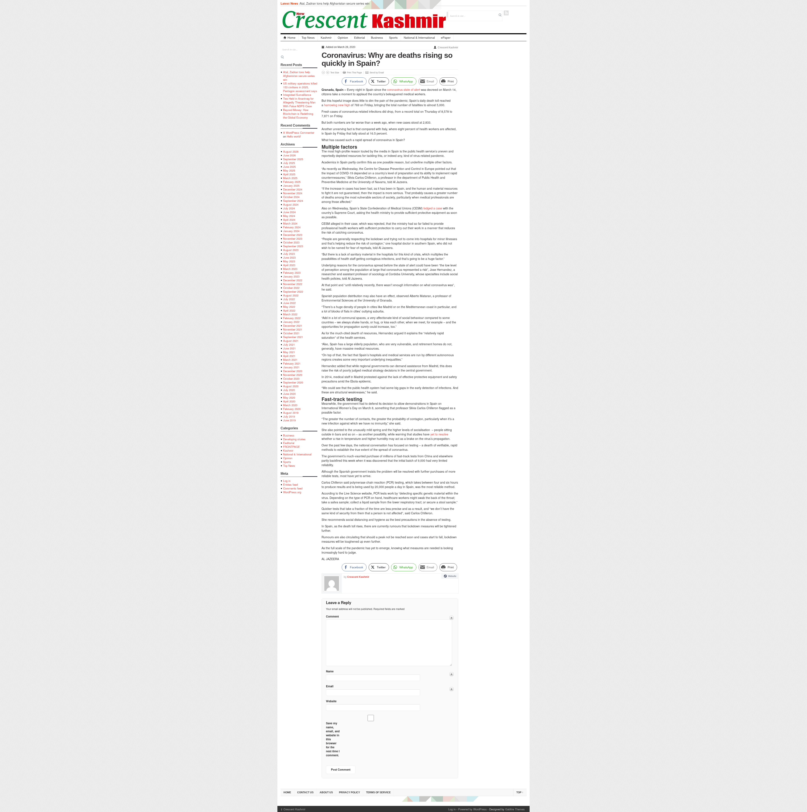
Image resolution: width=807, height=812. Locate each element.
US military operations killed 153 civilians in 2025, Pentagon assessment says (300, 87)
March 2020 (290, 405)
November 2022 (292, 284)
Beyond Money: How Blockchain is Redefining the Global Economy (298, 113)
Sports (393, 37)
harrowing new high (337, 105)
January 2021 (291, 367)
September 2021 (293, 337)
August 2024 (290, 204)
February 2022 (292, 318)
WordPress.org (292, 492)
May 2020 (289, 397)
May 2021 (289, 352)
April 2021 (289, 356)
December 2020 (292, 371)
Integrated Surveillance (297, 95)
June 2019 (289, 420)
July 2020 (289, 390)
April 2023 (289, 265)
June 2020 (289, 394)
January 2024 (291, 231)
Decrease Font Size (323, 72)
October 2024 (291, 197)
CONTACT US (305, 792)
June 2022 (289, 303)
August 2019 (290, 413)
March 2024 (290, 223)
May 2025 (289, 170)
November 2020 (292, 375)
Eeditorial (288, 443)
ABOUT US (326, 792)
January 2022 (291, 322)
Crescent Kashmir (448, 47)
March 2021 (290, 360)
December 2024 (292, 189)
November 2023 (292, 239)
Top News (308, 37)
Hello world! (294, 136)
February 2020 (292, 409)
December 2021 (292, 326)
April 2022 (289, 310)
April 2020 (289, 401)
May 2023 (289, 261)
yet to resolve (439, 434)
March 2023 (290, 269)
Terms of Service (378, 792)
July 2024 (289, 208)
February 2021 (292, 363)
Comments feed (292, 488)
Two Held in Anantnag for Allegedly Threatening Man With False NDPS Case (299, 102)
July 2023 (289, 254)
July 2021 (289, 344)
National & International (419, 37)
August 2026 (290, 151)
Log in (286, 481)
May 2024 (289, 216)
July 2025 (289, 163)
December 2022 (292, 280)
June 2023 (289, 257)
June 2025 (289, 167)
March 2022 (290, 314)
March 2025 (290, 178)
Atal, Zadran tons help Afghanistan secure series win (334, 3)
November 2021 (292, 329)
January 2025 (291, 186)
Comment (332, 616)
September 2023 (293, 246)
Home (291, 37)
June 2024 (289, 212)
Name (330, 671)
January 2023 (291, 276)
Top (519, 792)
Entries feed (290, 485)
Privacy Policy (349, 792)
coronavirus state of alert (403, 89)
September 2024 (293, 201)
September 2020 (293, 382)
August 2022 (290, 295)
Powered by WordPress (472, 809)
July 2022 (289, 299)
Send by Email (377, 72)
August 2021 (290, 341)
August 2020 (290, 386)
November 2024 (292, 193)
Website (452, 576)
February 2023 (292, 273)
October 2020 (291, 379)
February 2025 (292, 182)
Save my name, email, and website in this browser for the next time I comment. (333, 739)
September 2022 (293, 292)
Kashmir (326, 37)
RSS (506, 13)
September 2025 (293, 159)
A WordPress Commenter (298, 133)
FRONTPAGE (291, 447)
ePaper (446, 37)
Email (330, 686)
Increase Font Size (328, 72)
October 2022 (291, 288)
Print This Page (354, 72)
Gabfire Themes (515, 809)
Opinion (343, 37)
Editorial (359, 37)
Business (377, 37)
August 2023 (290, 250)
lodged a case (432, 208)
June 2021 (289, 348)
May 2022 (289, 307)
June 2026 (289, 155)
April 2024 (289, 220)
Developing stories (294, 439)
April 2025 (289, 174)
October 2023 (291, 242)
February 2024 (292, 227)
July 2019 (289, 416)
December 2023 (292, 235)
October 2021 (291, 333)
